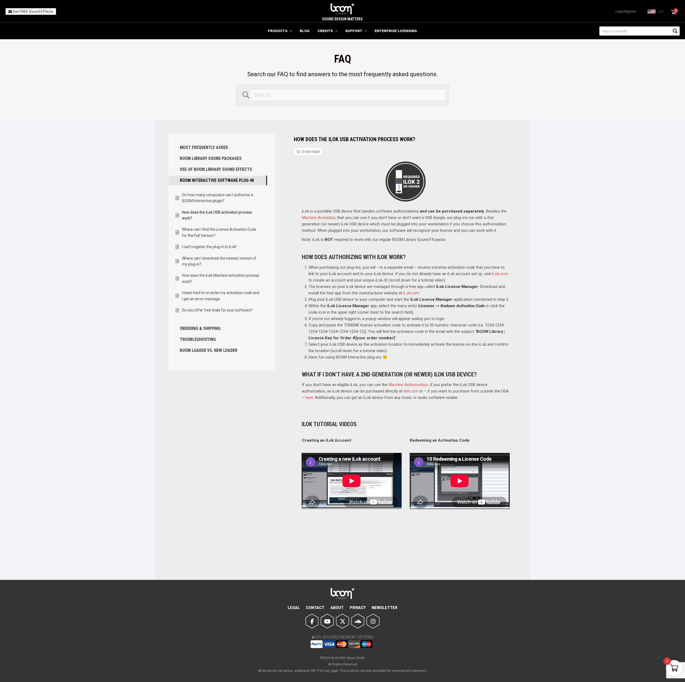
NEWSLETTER (384, 608)
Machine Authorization (408, 384)
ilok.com (411, 391)
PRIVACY (358, 608)
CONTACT (315, 608)
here (309, 397)
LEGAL (294, 608)
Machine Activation (318, 217)
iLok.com (500, 273)
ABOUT (337, 608)
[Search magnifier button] (675, 31)
